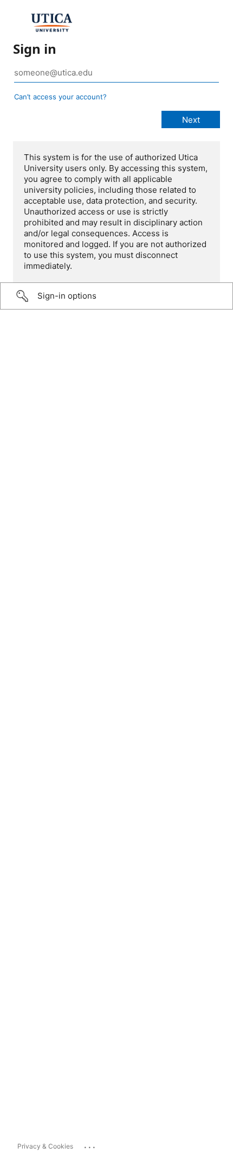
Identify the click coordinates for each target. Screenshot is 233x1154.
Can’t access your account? (60, 96)
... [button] (90, 1144)
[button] (116, 296)
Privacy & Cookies (45, 1146)
